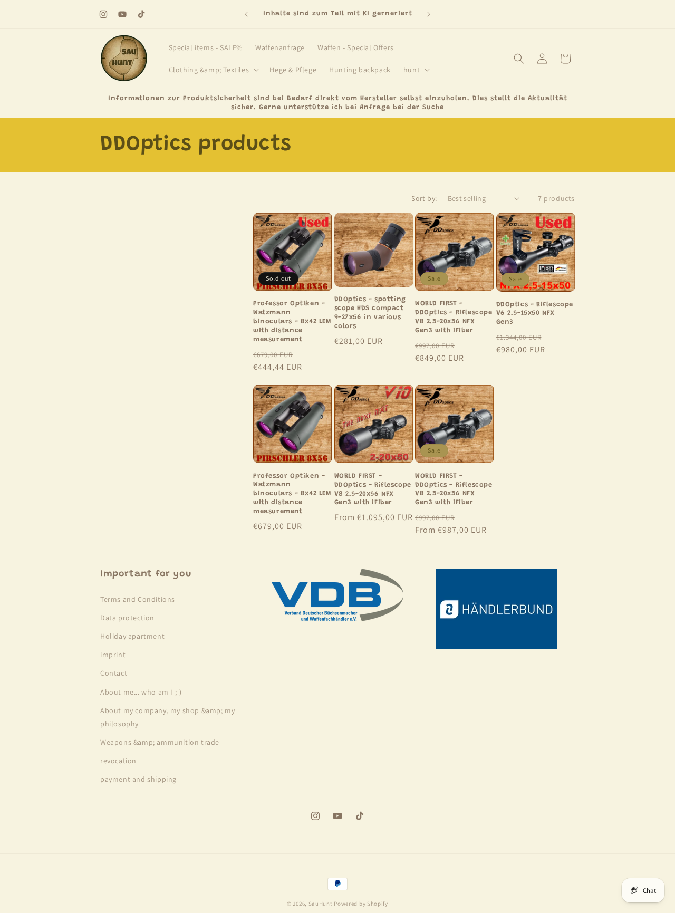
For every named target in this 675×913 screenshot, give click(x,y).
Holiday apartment (132, 636)
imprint (113, 654)
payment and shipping (138, 779)
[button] (213, 70)
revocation (118, 760)
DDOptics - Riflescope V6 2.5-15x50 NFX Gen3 (535, 313)
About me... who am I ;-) (140, 692)
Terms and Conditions (137, 599)
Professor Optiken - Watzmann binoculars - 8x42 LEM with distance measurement (292, 321)
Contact (113, 673)
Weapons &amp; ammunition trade (159, 742)
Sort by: (424, 198)
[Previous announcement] (246, 14)
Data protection (127, 617)
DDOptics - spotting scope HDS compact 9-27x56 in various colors (370, 313)
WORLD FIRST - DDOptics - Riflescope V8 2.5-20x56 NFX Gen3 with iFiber (454, 317)
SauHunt (320, 903)
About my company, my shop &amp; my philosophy (167, 717)
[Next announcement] (428, 14)
